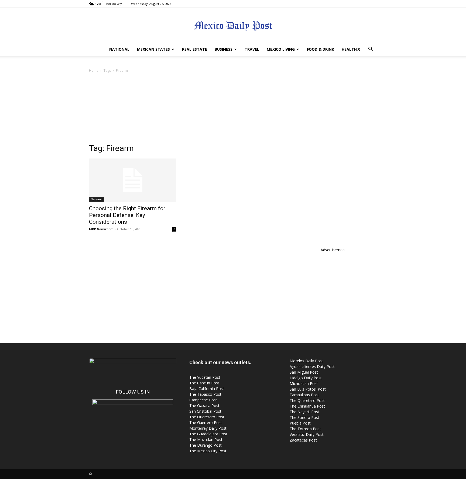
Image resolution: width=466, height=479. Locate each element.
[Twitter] (359, 49)
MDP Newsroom (101, 229)
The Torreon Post (305, 428)
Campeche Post (203, 399)
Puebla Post (300, 423)
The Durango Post (205, 445)
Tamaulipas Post (304, 394)
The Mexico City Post (208, 450)
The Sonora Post (304, 417)
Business (223, 49)
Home (93, 70)
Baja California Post (206, 388)
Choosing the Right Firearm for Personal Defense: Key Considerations (127, 215)
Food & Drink (320, 49)
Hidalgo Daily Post (306, 377)
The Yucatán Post (204, 377)
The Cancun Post (204, 382)
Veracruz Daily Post (307, 434)
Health (349, 49)
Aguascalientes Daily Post (312, 366)
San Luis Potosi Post (308, 389)
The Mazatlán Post (205, 439)
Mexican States (153, 49)
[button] (370, 49)
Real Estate (194, 49)
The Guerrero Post (205, 422)
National (119, 49)
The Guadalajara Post (208, 433)
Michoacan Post (304, 383)
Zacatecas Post (303, 440)
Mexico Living (281, 49)
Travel (252, 49)
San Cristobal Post (205, 411)
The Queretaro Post (307, 400)
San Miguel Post (304, 372)
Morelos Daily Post (306, 360)
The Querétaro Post (206, 416)
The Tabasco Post (205, 394)
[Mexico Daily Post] (233, 26)
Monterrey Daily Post (208, 428)
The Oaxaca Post (204, 405)
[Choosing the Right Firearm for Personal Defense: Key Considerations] (132, 180)
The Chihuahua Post (307, 406)
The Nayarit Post (304, 411)
